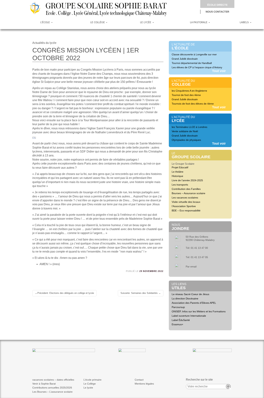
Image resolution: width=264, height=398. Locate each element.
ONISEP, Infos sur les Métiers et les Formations (199, 311)
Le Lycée (146, 22)
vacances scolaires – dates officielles (53, 379)
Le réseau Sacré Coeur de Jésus (190, 294)
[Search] (228, 386)
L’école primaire (92, 379)
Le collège (98, 22)
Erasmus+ (177, 324)
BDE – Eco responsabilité (186, 210)
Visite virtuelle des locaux (186, 201)
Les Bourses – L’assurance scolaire (52, 391)
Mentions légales (144, 383)
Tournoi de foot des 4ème (186, 95)
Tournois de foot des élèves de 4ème (193, 103)
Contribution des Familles (186, 189)
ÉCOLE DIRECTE (217, 4)
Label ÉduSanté (181, 320)
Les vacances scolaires (185, 197)
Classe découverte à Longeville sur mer (194, 54)
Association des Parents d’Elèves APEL (194, 302)
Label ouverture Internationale (189, 315)
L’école (45, 22)
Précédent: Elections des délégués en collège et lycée (65, 293)
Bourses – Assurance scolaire (188, 193)
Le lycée (88, 387)
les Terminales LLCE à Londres (189, 127)
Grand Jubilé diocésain (185, 58)
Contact (139, 379)
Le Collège (90, 383)
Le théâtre (177, 171)
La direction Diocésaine (185, 298)
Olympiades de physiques (186, 139)
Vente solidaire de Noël (185, 131)
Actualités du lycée (44, 42)
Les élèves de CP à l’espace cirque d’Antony (197, 67)
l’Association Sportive (184, 206)
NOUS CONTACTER (217, 11)
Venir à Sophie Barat (44, 383)
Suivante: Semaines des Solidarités (139, 293)
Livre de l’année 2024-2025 (187, 180)
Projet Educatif (180, 167)
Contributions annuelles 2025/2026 (52, 387)
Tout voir (219, 71)
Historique (177, 176)
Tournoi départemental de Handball (192, 63)
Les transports (180, 184)
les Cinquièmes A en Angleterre (189, 90)
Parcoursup (178, 307)
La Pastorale (199, 22)
